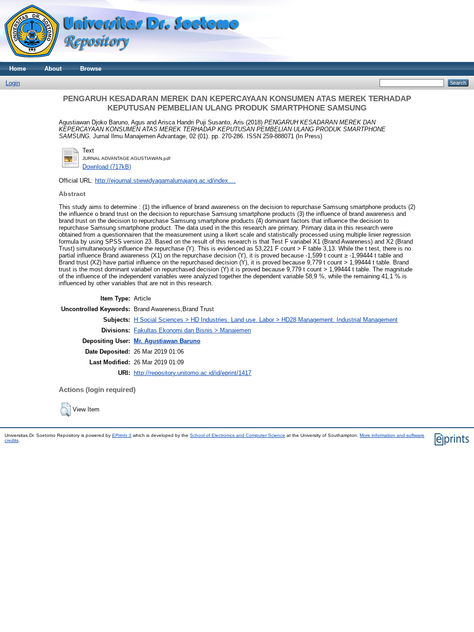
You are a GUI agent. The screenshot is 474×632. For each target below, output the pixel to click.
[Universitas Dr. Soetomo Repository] (127, 59)
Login (13, 83)
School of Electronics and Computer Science (237, 435)
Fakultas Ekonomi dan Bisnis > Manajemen (192, 330)
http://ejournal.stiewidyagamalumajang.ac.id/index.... (165, 180)
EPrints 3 (121, 435)
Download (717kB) (106, 166)
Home (17, 68)
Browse (90, 68)
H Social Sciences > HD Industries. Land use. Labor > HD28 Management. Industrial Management (266, 319)
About (53, 68)
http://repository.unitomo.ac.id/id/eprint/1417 (192, 372)
